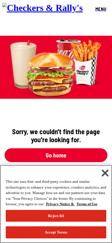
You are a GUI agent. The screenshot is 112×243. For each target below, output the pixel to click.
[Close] (105, 173)
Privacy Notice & (60, 204)
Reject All (56, 216)
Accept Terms (56, 232)
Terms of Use (86, 204)
